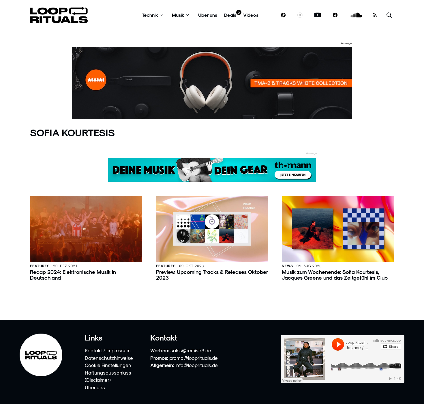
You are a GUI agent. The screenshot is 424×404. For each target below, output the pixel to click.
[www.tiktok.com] (283, 15)
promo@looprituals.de (193, 358)
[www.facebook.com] (335, 15)
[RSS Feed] (374, 15)
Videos (250, 15)
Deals (230, 15)
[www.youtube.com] (318, 15)
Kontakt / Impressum (108, 350)
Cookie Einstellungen (108, 365)
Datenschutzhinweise (109, 358)
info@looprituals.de (196, 365)
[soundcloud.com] (356, 15)
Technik (150, 15)
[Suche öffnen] (389, 15)
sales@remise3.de (190, 350)
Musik (178, 15)
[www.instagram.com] (300, 15)
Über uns (207, 15)
